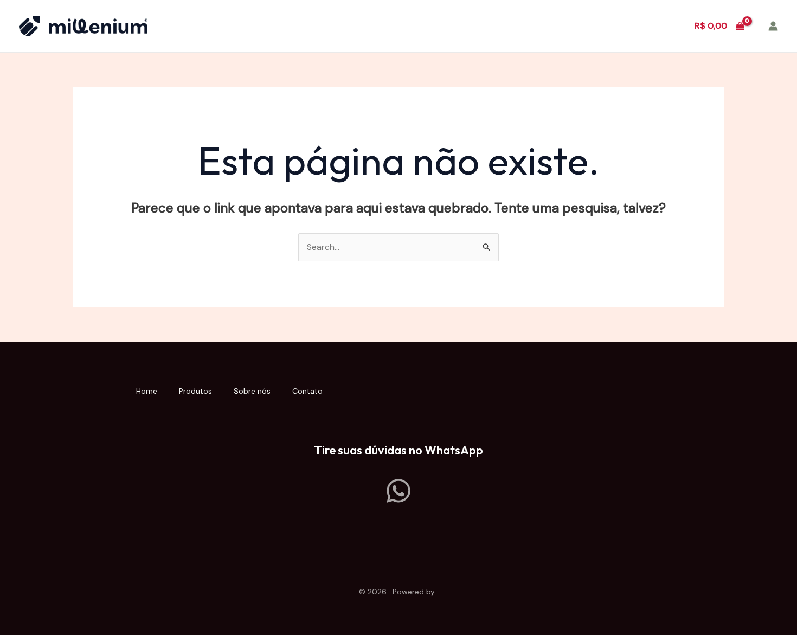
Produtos (195, 391)
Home (146, 391)
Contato (307, 391)
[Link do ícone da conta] (773, 26)
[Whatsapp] (398, 490)
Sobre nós (252, 391)
